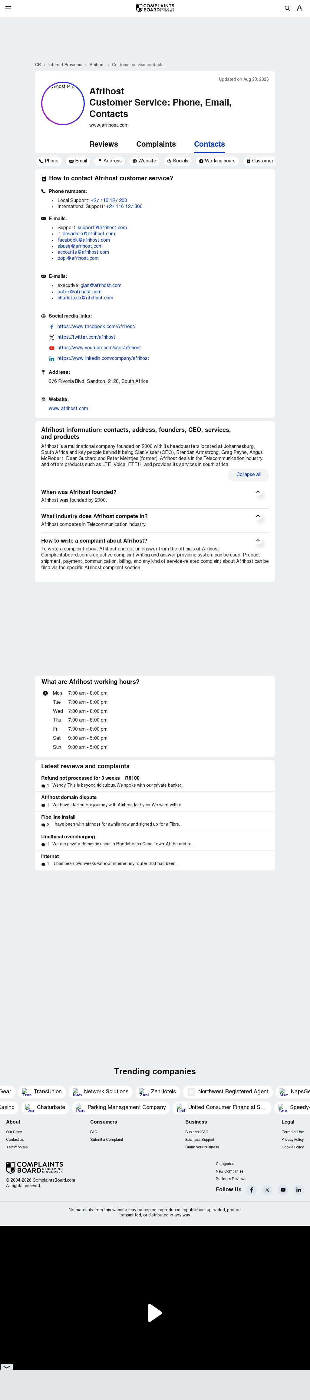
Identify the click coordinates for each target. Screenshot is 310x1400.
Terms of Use (293, 1132)
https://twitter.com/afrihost (86, 337)
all (248, 475)
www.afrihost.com (68, 409)
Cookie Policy (293, 1147)
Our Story (14, 1132)
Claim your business (202, 1147)
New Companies (229, 1171)
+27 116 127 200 (109, 201)
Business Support (199, 1139)
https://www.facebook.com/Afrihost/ (96, 327)
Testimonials (17, 1147)
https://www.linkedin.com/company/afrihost (103, 359)
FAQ (93, 1132)
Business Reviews (231, 1179)
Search (287, 8)
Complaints (156, 144)
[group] (48, 161)
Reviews (103, 144)
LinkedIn (298, 1190)
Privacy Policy (293, 1139)
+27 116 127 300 (124, 207)
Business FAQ (196, 1132)
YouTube (283, 1190)
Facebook (251, 1190)
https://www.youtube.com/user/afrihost (99, 348)
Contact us (15, 1139)
